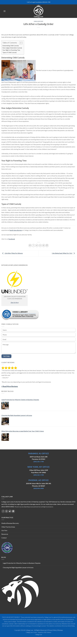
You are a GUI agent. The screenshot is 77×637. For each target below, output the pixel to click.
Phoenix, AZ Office (38, 480)
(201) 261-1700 (38, 461)
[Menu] (4, 11)
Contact (4, 538)
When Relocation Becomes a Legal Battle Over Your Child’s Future (22, 431)
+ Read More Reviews (9, 386)
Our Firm (4, 530)
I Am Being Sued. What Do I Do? (62, 253)
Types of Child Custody (9, 52)
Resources (4, 534)
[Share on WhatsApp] (30, 245)
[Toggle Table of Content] (20, 42)
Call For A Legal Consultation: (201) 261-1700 (38, 2)
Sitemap (60, 630)
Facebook (11, 239)
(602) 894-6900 (38, 488)
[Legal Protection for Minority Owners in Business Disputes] (5, 405)
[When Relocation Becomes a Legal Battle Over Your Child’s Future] (5, 437)
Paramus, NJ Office (38, 453)
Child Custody (38, 21)
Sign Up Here (15, 302)
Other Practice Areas (8, 527)
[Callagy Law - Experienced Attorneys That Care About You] (39, 11)
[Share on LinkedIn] (47, 245)
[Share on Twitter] (36, 245)
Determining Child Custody (10, 45)
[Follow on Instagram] (6, 511)
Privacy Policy (52, 630)
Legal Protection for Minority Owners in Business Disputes (20, 399)
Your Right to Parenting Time (11, 50)
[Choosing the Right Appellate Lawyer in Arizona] (5, 421)
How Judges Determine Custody (12, 48)
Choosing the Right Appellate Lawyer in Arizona (16, 415)
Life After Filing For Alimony (13, 253)
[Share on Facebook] (33, 245)
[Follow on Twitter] (9, 511)
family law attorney (16, 230)
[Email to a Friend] (40, 245)
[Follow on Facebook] (3, 511)
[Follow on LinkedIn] (13, 511)
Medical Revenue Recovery (10, 523)
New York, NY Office (39, 467)
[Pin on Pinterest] (43, 245)
